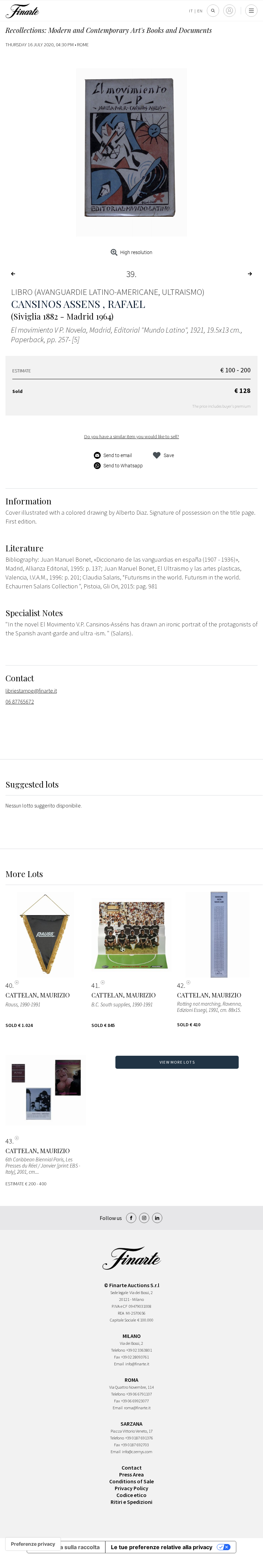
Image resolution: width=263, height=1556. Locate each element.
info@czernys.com (137, 1451)
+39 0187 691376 (139, 1437)
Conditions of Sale (131, 1481)
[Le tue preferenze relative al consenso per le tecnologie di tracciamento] (33, 1544)
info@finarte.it (137, 1363)
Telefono (118, 1350)
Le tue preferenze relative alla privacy (161, 1547)
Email (119, 1363)
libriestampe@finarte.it (31, 690)
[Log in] (229, 10)
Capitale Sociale (123, 1319)
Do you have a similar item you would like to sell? (131, 436)
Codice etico (131, 1495)
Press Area (131, 1474)
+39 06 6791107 (139, 1394)
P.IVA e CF (119, 1306)
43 (8, 1141)
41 (94, 985)
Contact (132, 1467)
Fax (117, 1357)
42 (180, 985)
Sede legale (119, 1292)
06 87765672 (19, 701)
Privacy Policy (131, 1488)
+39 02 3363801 (139, 1350)
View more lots (177, 1062)
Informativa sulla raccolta (66, 1547)
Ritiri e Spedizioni (131, 1501)
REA (121, 1313)
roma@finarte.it (137, 1407)
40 (8, 985)
